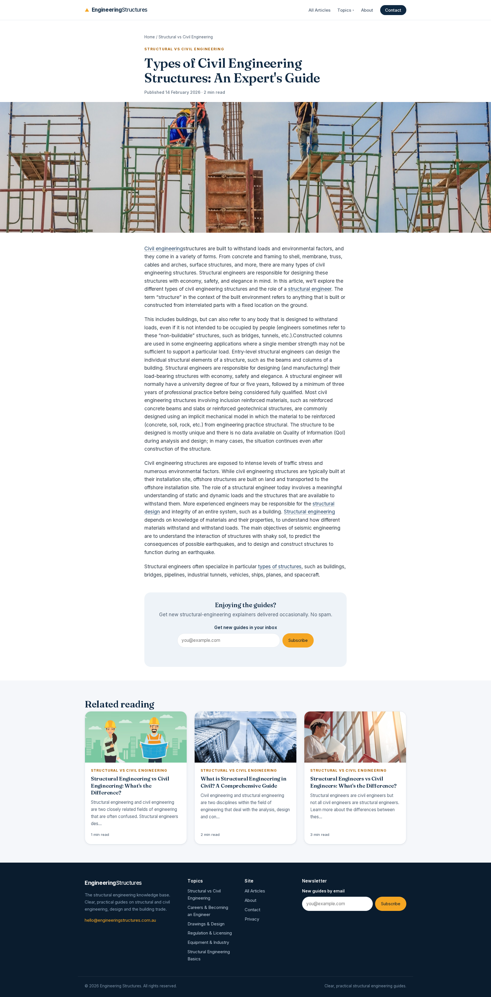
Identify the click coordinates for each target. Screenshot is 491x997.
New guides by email (323, 890)
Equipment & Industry (208, 942)
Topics (345, 10)
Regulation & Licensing (210, 933)
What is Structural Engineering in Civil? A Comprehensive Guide (243, 782)
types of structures (279, 566)
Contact (393, 10)
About (367, 10)
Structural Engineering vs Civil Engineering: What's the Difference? (130, 785)
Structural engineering (309, 512)
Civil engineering (163, 248)
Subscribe (298, 640)
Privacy (252, 919)
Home (149, 37)
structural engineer (309, 289)
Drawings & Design (206, 924)
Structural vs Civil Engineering (186, 37)
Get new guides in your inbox (245, 627)
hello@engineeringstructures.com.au (120, 920)
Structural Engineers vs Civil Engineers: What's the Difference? (353, 782)
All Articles (319, 10)
